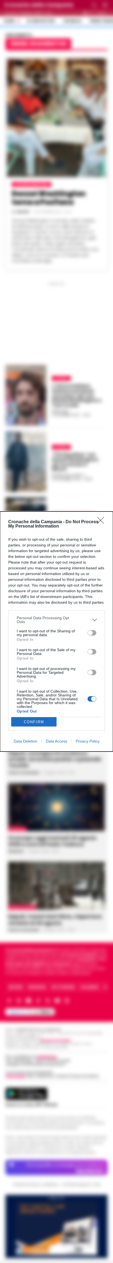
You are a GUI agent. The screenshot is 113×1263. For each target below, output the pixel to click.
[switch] (91, 633)
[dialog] (56, 631)
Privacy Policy (88, 741)
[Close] (102, 522)
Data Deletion (25, 741)
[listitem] (56, 620)
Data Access (56, 741)
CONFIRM (34, 722)
